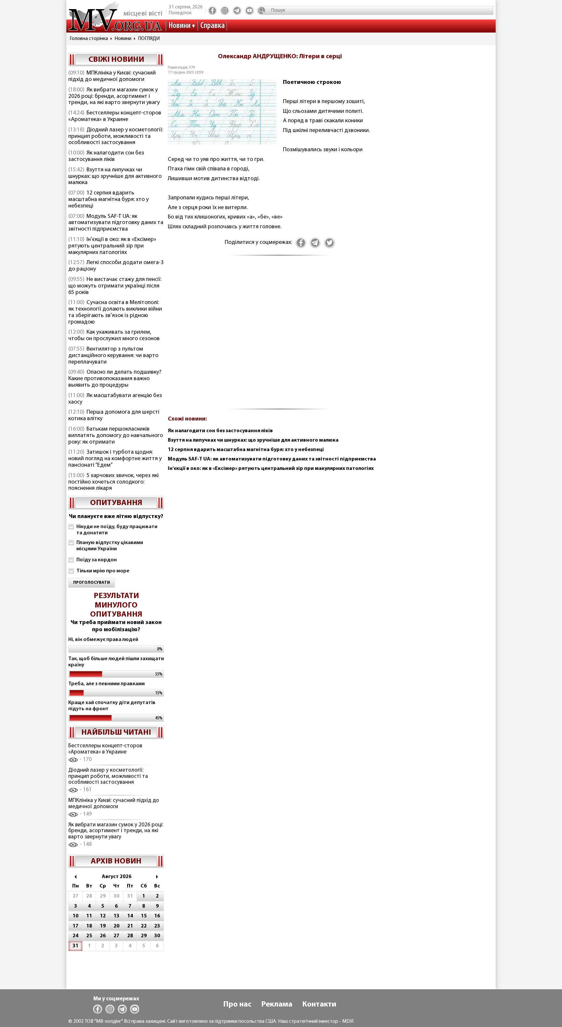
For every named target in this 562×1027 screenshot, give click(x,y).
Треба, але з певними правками (106, 684)
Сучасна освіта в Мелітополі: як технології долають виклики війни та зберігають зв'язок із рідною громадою (115, 312)
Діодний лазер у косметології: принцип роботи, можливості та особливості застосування (115, 136)
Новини (179, 25)
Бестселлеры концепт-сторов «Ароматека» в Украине (114, 116)
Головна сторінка (89, 38)
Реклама (276, 1004)
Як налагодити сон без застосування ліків (106, 156)
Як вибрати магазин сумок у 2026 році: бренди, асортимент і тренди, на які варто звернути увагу (114, 96)
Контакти (319, 1004)
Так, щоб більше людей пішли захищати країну (116, 662)
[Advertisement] (280, 336)
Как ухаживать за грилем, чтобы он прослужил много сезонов (114, 335)
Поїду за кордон (96, 560)
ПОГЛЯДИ (149, 38)
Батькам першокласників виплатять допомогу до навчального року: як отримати (115, 435)
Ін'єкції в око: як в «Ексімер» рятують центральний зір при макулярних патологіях (112, 246)
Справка (212, 25)
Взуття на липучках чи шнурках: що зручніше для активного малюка (115, 176)
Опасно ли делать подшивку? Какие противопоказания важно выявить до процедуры (114, 378)
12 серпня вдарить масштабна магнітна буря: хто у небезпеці (108, 199)
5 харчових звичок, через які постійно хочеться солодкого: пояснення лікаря (113, 482)
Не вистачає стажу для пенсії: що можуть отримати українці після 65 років (114, 286)
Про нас (237, 1004)
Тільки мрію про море (102, 571)
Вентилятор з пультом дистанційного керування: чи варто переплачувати (113, 355)
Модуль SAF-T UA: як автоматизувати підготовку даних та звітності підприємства (115, 223)
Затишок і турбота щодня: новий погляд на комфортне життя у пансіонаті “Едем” (115, 458)
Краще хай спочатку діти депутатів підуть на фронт (111, 706)
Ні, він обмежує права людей (103, 639)
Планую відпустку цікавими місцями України (109, 546)
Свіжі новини (116, 60)
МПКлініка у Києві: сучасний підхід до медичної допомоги (112, 76)
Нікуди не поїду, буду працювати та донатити (116, 530)
